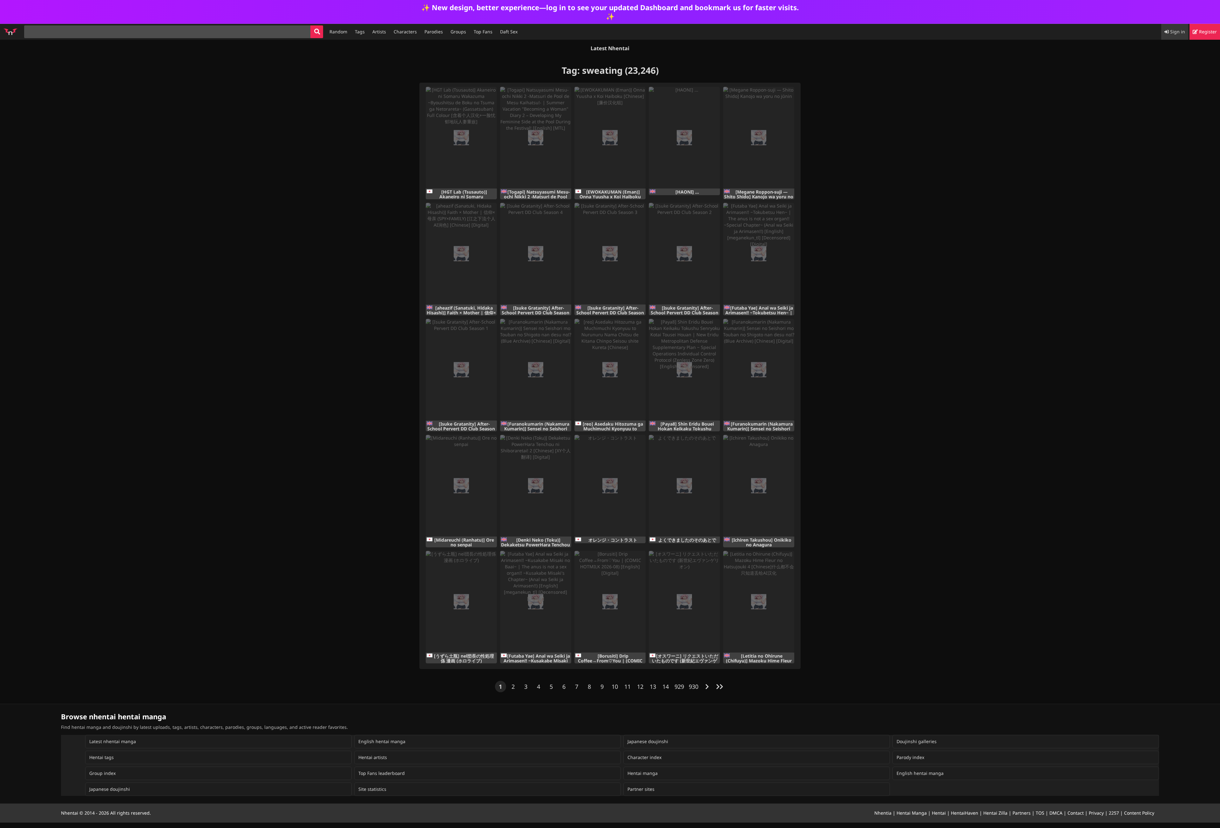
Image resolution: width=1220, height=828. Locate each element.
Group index (102, 773)
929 (679, 686)
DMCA (1055, 813)
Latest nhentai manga (112, 741)
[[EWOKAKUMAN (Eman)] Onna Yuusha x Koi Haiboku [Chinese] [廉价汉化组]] (610, 137)
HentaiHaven (964, 813)
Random (338, 32)
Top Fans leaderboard (381, 773)
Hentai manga (642, 773)
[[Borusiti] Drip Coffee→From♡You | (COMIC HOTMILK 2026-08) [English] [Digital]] (610, 602)
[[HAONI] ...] (684, 137)
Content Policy (1139, 813)
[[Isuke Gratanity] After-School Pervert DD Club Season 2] (684, 254)
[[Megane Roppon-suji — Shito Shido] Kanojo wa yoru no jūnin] (758, 137)
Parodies (433, 32)
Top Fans (483, 32)
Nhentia (882, 813)
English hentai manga (381, 741)
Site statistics (372, 789)
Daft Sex (509, 32)
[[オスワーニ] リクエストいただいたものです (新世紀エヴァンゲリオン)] (684, 602)
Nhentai (69, 813)
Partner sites (640, 789)
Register (1207, 32)
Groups (458, 32)
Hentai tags (101, 757)
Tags (360, 32)
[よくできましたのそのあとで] (684, 486)
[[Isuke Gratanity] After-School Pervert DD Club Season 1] (461, 370)
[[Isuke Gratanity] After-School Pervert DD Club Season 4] (535, 254)
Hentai (939, 813)
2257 (1114, 813)
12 (640, 686)
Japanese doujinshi (647, 741)
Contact (1076, 813)
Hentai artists (372, 757)
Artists (379, 32)
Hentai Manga (912, 813)
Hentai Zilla (995, 813)
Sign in (1177, 32)
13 (653, 686)
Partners (1022, 813)
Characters (405, 32)
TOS (1040, 813)
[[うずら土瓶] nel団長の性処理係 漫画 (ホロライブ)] (461, 602)
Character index (644, 757)
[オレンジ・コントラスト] (610, 486)
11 (627, 686)
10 (615, 686)
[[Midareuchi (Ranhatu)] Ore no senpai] (461, 486)
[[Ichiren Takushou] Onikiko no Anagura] (758, 486)
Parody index (910, 757)
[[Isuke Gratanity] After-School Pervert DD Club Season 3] (610, 254)
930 (693, 686)
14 (665, 686)
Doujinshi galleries (917, 741)
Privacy (1096, 813)
